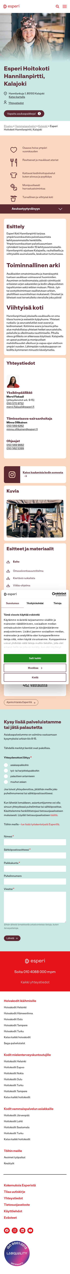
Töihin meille (13, 1151)
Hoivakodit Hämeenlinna (18, 1013)
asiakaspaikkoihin (19, 765)
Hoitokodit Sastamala (16, 1127)
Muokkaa (33, 667)
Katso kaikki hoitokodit (17, 1097)
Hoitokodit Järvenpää (16, 1115)
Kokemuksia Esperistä (20, 1185)
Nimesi (9, 836)
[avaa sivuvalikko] (60, 209)
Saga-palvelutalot (14, 1043)
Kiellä (35, 677)
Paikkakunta (12, 863)
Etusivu (8, 126)
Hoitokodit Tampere (15, 1091)
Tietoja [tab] (57, 603)
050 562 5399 (15, 448)
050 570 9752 (15, 403)
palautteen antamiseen (22, 776)
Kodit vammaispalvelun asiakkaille (28, 1109)
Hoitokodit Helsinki (15, 1061)
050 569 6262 (15, 426)
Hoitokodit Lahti (13, 1121)
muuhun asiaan (18, 782)
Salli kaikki (35, 658)
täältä (53, 815)
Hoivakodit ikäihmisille (20, 1001)
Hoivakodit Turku (14, 1031)
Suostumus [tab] (12, 603)
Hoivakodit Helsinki (15, 1007)
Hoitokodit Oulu (13, 1079)
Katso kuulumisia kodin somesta (43, 472)
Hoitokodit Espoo (14, 1067)
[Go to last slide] (9, 518)
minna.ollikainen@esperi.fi (22, 429)
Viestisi (9, 889)
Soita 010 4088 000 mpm (35, 972)
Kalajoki (43, 126)
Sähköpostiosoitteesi (17, 850)
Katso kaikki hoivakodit (17, 1037)
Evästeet (10, 1218)
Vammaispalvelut (25, 126)
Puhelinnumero (13, 876)
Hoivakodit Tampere (16, 1025)
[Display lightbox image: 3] (35, 518)
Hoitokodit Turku (13, 1085)
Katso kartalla (17, 97)
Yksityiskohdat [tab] (35, 603)
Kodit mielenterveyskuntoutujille (27, 1055)
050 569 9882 (15, 445)
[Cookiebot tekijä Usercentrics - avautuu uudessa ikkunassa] (52, 594)
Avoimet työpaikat (14, 1157)
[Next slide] (60, 518)
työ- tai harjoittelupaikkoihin (24, 771)
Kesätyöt (9, 1163)
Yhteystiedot (16, 103)
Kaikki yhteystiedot (35, 982)
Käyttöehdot (13, 1211)
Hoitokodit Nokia (14, 1073)
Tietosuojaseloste (17, 1205)
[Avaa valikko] (64, 6)
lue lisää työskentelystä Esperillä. (40, 824)
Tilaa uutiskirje (14, 1192)
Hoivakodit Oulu (13, 1019)
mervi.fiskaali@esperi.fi (20, 407)
